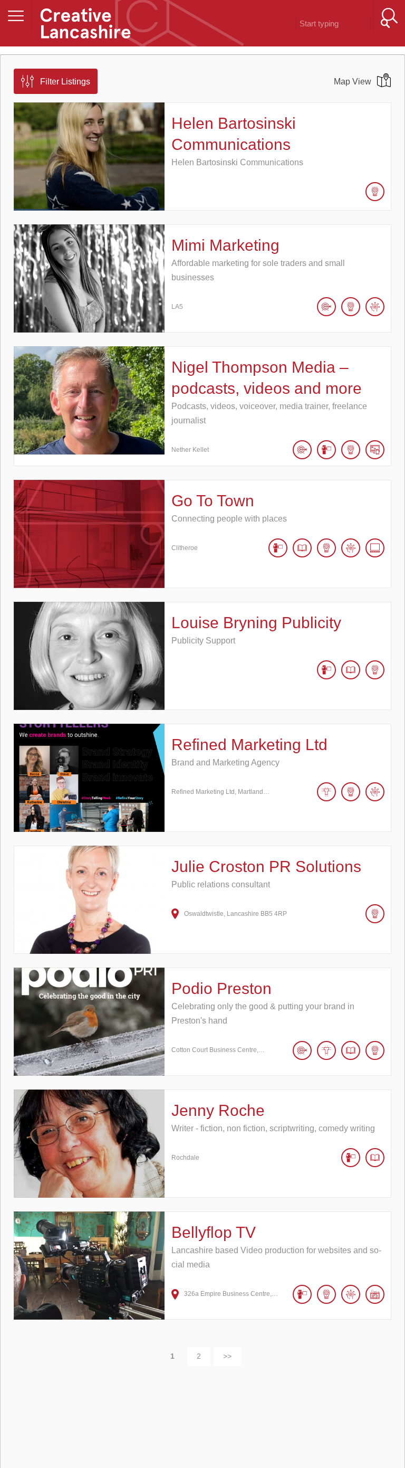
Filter (65, 81)
